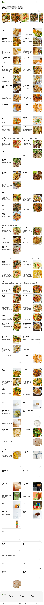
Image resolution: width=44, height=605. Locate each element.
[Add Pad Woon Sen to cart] (20, 311)
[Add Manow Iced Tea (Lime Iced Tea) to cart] (40, 499)
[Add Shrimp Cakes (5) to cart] (20, 110)
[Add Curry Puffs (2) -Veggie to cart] (20, 63)
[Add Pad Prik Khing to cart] (40, 292)
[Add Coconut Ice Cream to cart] (20, 477)
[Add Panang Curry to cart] (27, 20)
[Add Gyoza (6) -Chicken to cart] (40, 92)
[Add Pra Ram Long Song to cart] (20, 330)
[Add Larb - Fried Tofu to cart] (20, 343)
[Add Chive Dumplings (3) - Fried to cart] (40, 352)
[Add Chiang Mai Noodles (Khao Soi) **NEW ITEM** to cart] (40, 201)
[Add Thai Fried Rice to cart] (20, 234)
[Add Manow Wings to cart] (20, 45)
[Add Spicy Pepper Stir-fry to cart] (20, 320)
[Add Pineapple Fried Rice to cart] (40, 243)
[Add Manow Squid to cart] (20, 73)
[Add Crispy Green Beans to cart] (40, 45)
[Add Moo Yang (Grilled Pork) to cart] (40, 179)
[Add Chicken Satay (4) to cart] (20, 179)
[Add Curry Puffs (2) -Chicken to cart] (40, 54)
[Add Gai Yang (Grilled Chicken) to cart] (20, 188)
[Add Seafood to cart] (40, 568)
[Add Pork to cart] (40, 540)
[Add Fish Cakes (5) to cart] (40, 101)
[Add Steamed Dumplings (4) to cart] (40, 35)
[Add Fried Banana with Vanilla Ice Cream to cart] (20, 467)
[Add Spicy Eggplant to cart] (40, 375)
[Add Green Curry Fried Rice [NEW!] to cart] (20, 243)
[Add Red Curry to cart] (20, 268)
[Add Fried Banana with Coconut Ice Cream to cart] (40, 467)
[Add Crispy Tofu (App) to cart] (40, 110)
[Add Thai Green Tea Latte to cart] (20, 499)
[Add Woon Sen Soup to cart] (20, 133)
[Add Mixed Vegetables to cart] (20, 559)
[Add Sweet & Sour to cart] (40, 301)
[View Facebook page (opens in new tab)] (1, 603)
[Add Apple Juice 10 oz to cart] (20, 527)
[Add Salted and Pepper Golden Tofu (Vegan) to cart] (40, 330)
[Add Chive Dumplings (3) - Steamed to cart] (20, 361)
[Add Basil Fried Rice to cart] (40, 234)
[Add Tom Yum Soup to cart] (20, 123)
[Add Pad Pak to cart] (40, 385)
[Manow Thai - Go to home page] (3, 2)
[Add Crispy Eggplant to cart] (40, 73)
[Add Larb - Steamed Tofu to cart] (40, 343)
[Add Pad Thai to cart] (9, 20)
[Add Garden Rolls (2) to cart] (40, 82)
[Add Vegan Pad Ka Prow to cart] (20, 394)
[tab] (4, 8)
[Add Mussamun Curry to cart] (40, 277)
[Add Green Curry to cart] (40, 268)
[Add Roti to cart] (40, 445)
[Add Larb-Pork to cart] (20, 166)
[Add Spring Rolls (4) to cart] (20, 35)
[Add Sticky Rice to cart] (20, 426)
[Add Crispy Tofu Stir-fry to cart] (20, 385)
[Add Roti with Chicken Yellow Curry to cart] (20, 54)
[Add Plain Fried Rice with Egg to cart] (20, 417)
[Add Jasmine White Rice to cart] (20, 407)
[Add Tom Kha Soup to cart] (40, 123)
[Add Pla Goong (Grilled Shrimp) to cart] (20, 156)
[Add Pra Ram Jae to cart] (20, 375)
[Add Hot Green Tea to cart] (40, 518)
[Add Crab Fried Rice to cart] (20, 253)
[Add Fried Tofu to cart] (40, 549)
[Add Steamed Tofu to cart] (20, 549)
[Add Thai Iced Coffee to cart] (40, 490)
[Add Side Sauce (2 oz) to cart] (20, 445)
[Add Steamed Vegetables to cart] (40, 435)
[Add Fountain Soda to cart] (20, 508)
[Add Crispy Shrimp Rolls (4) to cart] (40, 63)
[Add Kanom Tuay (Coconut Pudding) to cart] (40, 458)
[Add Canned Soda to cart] (40, 508)
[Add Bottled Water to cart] (20, 518)
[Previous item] (39, 11)
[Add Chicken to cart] (20, 540)
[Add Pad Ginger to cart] (20, 301)
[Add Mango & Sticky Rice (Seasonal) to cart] (20, 458)
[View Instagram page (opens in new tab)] (3, 603)
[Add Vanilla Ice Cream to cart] (40, 477)
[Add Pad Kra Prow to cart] (20, 292)
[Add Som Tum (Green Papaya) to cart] (20, 147)
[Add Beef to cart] (40, 559)
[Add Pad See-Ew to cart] (37, 20)
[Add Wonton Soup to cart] (40, 133)
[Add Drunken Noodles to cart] (18, 20)
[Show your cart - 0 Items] (41, 2)
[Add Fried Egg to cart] (40, 578)
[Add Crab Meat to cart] (20, 578)
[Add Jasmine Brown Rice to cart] (40, 407)
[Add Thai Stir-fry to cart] (40, 311)
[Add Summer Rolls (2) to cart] (20, 82)
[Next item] (41, 11)
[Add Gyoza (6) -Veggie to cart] (20, 101)
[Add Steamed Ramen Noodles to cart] (20, 435)
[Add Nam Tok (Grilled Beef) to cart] (40, 147)
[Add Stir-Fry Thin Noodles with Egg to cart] (40, 417)
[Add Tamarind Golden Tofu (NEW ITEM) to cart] (20, 92)
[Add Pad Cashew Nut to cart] (40, 320)
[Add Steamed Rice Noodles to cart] (40, 426)
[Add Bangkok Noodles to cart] (20, 220)
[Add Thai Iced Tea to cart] (20, 490)
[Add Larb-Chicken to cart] (40, 156)
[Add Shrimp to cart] (20, 568)
